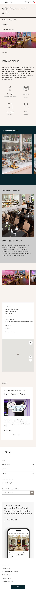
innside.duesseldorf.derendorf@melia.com (18, 321)
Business (4, 469)
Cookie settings (6, 578)
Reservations (6, 464)
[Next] (23, 253)
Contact (4, 473)
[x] (10, 483)
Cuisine (6, 52)
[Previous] (12, 253)
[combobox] (29, 2)
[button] (18, 354)
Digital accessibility (7, 581)
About (4, 460)
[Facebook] (3, 483)
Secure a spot (17, 435)
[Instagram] (7, 483)
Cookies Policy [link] (6, 575)
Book (18, 586)
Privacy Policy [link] (6, 568)
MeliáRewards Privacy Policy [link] (10, 571)
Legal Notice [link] (5, 565)
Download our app (11, 519)
